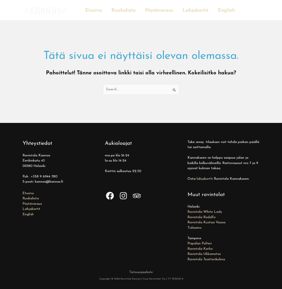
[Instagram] (123, 196)
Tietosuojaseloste (141, 272)
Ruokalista (123, 10)
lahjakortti (205, 179)
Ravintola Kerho (200, 249)
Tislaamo (194, 228)
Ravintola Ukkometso (204, 254)
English (226, 10)
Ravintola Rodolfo (201, 217)
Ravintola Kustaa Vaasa (206, 222)
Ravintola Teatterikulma (206, 259)
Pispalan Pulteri (199, 243)
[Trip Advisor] (137, 196)
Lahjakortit (196, 10)
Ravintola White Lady (204, 212)
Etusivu (93, 10)
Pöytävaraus (159, 10)
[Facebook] (110, 196)
